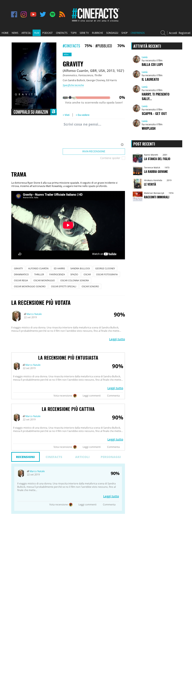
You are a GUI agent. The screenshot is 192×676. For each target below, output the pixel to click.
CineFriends (138, 33)
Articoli (82, 457)
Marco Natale (34, 314)
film (36, 33)
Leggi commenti (92, 395)
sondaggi (112, 33)
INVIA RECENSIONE (93, 151)
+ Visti (66, 115)
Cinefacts (54, 457)
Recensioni (25, 457)
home (5, 33)
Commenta (113, 395)
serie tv (84, 33)
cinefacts (62, 33)
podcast (47, 33)
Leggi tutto (117, 339)
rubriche (97, 33)
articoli (26, 33)
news (15, 33)
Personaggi (111, 457)
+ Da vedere (82, 115)
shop (124, 33)
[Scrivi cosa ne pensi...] (94, 134)
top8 (73, 33)
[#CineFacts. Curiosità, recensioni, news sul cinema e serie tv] (95, 21)
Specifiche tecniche (73, 85)
